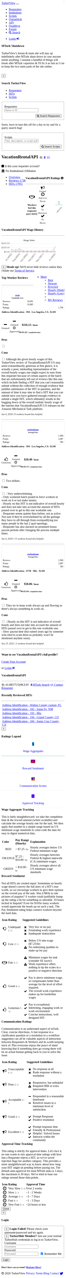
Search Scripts (52, 146)
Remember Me (53, 1253)
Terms (39, 1273)
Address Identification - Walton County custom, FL (31, 705)
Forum (12, 29)
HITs (12, 93)
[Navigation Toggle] (17, 4)
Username (10, 1243)
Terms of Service (24, 270)
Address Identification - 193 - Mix (21, 713)
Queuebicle (15, 19)
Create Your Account (13, 661)
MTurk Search (41, 684)
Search (16, 32)
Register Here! (33, 1267)
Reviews (17, 180)
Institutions (15, 12)
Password (10, 1250)
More (44, 276)
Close (6, 1208)
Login (12, 38)
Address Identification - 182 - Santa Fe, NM (27, 709)
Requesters (15, 9)
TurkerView (8, 3)
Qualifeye (14, 25)
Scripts (13, 15)
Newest (52, 283)
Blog (46, 1273)
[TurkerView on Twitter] (61, 1273)
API (11, 22)
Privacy (30, 1273)
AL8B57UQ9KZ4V (17, 684)
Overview (14, 177)
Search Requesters (49, 116)
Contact (54, 1273)
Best (50, 280)
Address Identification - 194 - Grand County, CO (30, 717)
